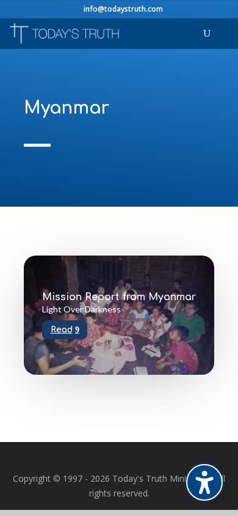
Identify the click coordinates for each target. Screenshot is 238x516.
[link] (65, 33)
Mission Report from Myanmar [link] (119, 297)
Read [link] (62, 329)
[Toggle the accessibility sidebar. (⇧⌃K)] (204, 482)
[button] (227, 37)
